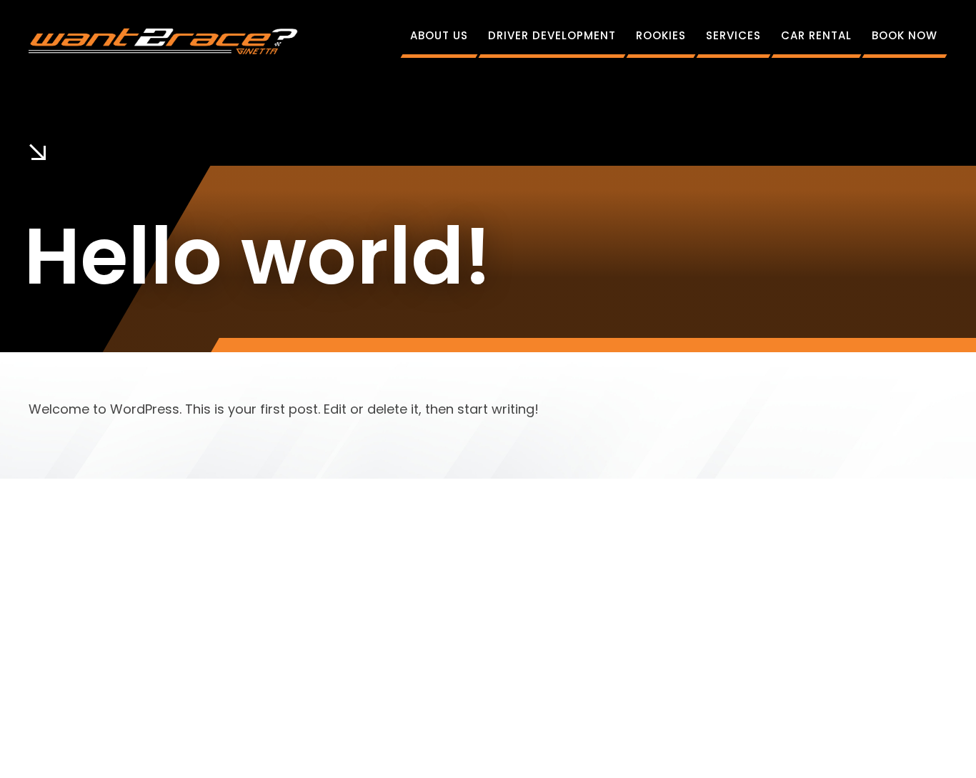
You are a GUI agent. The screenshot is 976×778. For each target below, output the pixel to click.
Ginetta (457, 742)
